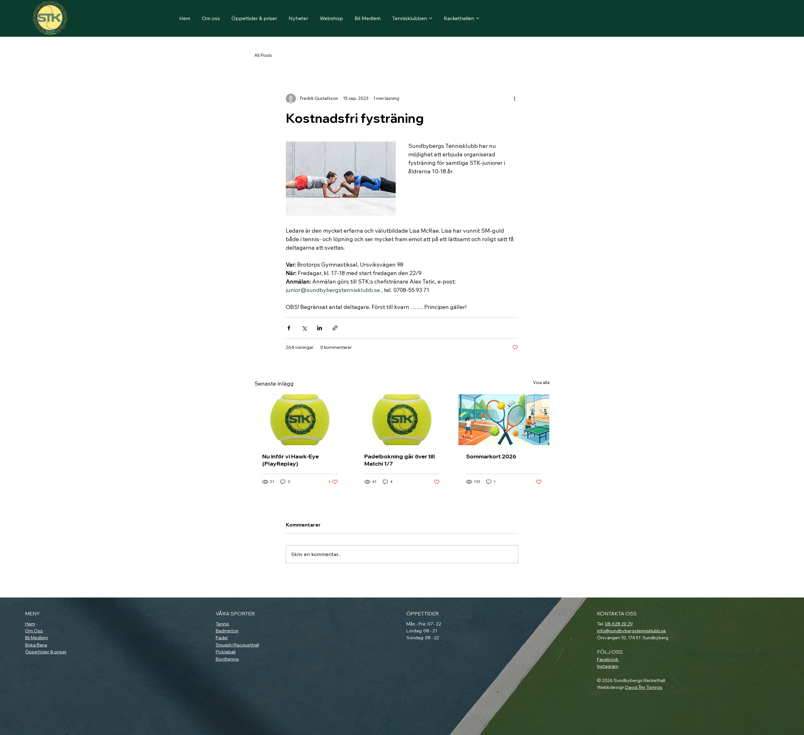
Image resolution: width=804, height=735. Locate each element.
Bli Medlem (36, 637)
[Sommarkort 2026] (504, 419)
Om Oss (34, 631)
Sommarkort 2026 (491, 456)
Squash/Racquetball (237, 645)
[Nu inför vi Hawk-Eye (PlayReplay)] (300, 419)
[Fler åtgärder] (514, 98)
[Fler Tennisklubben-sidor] (430, 18)
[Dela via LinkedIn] (320, 328)
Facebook (608, 659)
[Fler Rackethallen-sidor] (477, 18)
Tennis (222, 624)
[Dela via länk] (335, 328)
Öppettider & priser (46, 652)
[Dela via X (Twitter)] (304, 328)
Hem (30, 624)
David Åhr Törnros (643, 687)
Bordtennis (227, 659)
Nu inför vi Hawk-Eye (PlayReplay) (290, 460)
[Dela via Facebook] (289, 328)
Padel (222, 637)
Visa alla (541, 382)
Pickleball (226, 652)
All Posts (263, 55)
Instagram (607, 666)
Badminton (227, 631)
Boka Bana (36, 645)
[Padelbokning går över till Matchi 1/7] (402, 419)
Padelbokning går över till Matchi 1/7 (399, 460)
